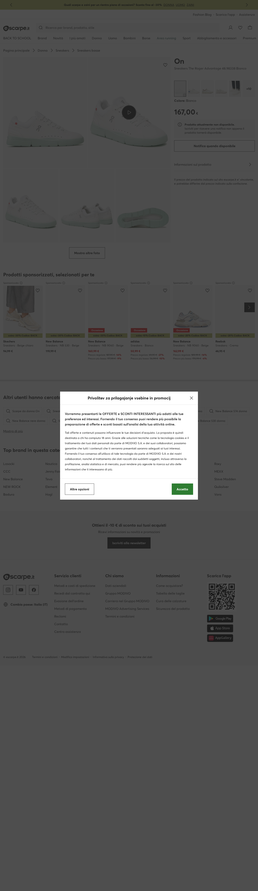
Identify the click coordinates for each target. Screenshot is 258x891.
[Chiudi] (191, 398)
